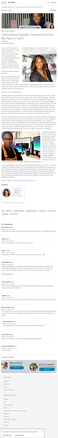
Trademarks (6, 416)
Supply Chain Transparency (10, 419)
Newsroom (6, 422)
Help (5, 402)
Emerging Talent (52, 210)
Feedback (6, 399)
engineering (5, 214)
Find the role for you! (29, 180)
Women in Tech (13, 214)
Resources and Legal (10, 395)
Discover (16, 367)
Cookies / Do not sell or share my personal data (15, 410)
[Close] (42, 431)
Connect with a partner (9, 389)
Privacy (5, 407)
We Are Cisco (11, 7)
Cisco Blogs (11, 2)
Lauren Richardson (8, 43)
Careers (5, 387)
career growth (42, 210)
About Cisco (6, 381)
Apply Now (47, 369)
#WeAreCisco (9, 210)
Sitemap (6, 425)
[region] (22, 433)
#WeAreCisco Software (31, 210)
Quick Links (7, 377)
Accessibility (6, 413)
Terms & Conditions (8, 405)
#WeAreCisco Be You (19, 210)
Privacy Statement (7, 435)
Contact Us (6, 384)
